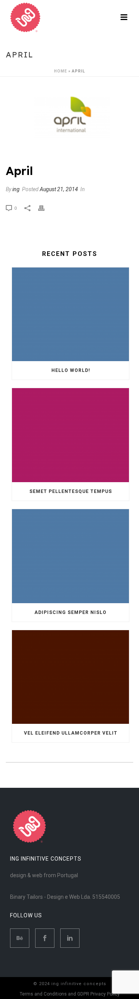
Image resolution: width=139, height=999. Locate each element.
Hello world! (70, 370)
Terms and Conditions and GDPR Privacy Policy (70, 994)
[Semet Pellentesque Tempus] (70, 435)
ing (16, 189)
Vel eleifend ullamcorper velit (70, 733)
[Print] (45, 207)
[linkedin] (70, 938)
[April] (69, 121)
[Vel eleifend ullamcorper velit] (70, 677)
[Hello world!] (70, 314)
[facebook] (44, 938)
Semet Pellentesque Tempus (70, 491)
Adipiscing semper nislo (70, 612)
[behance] (19, 938)
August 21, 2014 (59, 189)
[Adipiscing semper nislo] (70, 556)
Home (60, 71)
